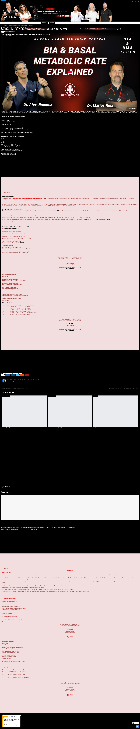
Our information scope (6, 210)
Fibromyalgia (106, 207)
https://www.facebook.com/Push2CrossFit (24, 529)
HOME (2, 22)
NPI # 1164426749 (70, 268)
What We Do (44, 22)
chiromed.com (48, 205)
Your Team (33, 22)
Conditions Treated (16, 27)
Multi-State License (12, 248)
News (65, 22)
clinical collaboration (15, 212)
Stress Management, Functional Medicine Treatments (119, 581)
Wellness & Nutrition (25, 207)
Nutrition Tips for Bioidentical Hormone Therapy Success (16, 0)
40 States (27, 248)
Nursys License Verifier (11, 243)
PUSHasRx (52, 22)
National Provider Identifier (7, 302)
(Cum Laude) (26, 252)
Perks (38, 22)
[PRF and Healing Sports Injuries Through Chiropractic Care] (70, 411)
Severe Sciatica (87, 207)
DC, (9, 226)
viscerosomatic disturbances (55, 210)
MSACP (11, 226)
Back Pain (63, 207)
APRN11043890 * (22, 242)
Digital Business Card (70, 261)
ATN (28, 226)
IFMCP (23, 226)
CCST (20, 226)
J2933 (73, 269)
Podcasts (59, 22)
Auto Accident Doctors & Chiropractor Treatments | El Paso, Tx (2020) (15, 388)
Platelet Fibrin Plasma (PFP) (52, 396)
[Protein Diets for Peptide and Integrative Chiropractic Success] (24, 411)
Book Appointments (10, 22)
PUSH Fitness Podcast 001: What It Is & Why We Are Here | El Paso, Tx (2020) (123, 388)
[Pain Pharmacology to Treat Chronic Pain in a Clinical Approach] (115, 411)
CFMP (25, 226)
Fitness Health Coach (26, 27)
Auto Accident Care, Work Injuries (47, 207)
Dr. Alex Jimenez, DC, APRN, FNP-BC (91, 219)
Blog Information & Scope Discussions (9, 202)
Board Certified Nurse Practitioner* (14, 247)
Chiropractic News (9, 27)
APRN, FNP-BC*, (16, 226)
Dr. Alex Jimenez (5, 226)
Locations (18, 22)
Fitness (21, 27)
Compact (8, 240)
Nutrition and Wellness (5, 396)
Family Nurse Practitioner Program (23, 251)
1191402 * (20, 241)
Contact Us (25, 22)
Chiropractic (3, 27)
